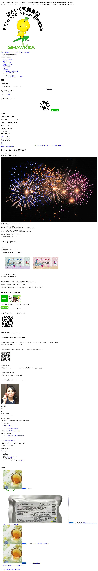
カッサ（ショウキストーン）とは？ (14, 76)
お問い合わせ (6, 65)
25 (2, 140)
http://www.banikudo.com (10, 440)
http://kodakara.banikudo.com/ (13, 430)
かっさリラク (6, 73)
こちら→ (9, 94)
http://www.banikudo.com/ (12, 428)
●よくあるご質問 (10, 72)
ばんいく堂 (3, 565)
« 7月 (2, 143)
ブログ (4, 68)
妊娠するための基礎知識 (12, 71)
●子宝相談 (5, 69)
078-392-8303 (9, 457)
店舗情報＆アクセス (8, 64)
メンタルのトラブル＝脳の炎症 (40, 543)
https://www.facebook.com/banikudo (16, 435)
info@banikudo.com (8, 425)
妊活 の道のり (36, 563)
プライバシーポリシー (6, 569)
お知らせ (24, 488)
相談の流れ (6, 61)
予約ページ (22, 460)
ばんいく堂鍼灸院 (7, 59)
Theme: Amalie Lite (16, 569)
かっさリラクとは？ (10, 75)
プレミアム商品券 (15, 565)
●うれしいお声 (6, 66)
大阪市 (22, 565)
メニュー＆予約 (7, 62)
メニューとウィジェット (6, 57)
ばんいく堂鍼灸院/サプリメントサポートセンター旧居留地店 (15, 52)
